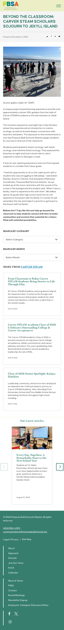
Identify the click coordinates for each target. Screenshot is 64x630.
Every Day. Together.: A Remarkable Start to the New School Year (31, 458)
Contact (12, 590)
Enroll (11, 568)
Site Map (26, 539)
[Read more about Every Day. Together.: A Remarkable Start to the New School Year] (32, 438)
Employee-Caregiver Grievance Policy (28, 605)
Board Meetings (16, 595)
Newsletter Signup (17, 600)
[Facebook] (51, 36)
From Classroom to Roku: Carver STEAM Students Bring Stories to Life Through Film (31, 282)
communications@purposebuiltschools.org (25, 532)
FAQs (11, 585)
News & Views (15, 581)
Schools (12, 558)
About (11, 548)
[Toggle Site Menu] (57, 5)
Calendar (13, 573)
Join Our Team (15, 563)
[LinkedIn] (55, 36)
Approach (13, 553)
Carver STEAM (32, 267)
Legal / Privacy (10, 539)
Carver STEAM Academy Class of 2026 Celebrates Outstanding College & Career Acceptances (32, 328)
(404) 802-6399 (11, 528)
